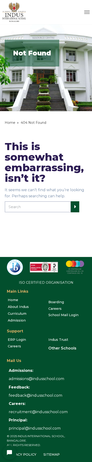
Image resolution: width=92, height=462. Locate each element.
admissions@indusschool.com (36, 379)
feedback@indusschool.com (35, 395)
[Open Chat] (9, 453)
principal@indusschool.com (35, 428)
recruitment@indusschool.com (38, 412)
